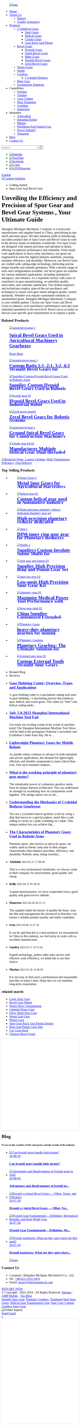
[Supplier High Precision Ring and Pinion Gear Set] (33, 561)
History (21, 18)
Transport (23, 133)
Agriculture (24, 116)
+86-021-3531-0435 (27, 1278)
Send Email (9, 1313)
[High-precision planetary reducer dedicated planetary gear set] (44, 513)
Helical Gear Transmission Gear (29, 1303)
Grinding (22, 105)
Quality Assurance (28, 21)
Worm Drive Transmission (25, 1006)
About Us (15, 14)
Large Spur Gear (19, 999)
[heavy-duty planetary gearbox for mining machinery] (28, 624)
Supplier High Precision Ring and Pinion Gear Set (42, 567)
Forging (22, 91)
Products (14, 25)
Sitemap (66, 1292)
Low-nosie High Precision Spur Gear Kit (42, 583)
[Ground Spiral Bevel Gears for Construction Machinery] (22, 427)
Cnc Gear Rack (18, 1030)
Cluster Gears (33, 39)
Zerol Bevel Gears (36, 63)
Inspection (23, 109)
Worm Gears (25, 67)
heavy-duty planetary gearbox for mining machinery (38, 633)
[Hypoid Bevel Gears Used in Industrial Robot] (20, 395)
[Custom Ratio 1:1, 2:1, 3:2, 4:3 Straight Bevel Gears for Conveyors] (23, 360)
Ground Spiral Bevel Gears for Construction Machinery (37, 434)
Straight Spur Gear (13, 1299)
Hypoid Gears (33, 49)
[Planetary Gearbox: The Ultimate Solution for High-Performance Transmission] (30, 640)
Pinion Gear (16, 1020)
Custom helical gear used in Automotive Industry (42, 500)
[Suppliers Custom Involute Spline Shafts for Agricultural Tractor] (23, 545)
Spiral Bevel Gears (36, 53)
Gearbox (22, 74)
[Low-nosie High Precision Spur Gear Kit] (28, 576)
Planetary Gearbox (37, 1299)
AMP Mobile (10, 1296)
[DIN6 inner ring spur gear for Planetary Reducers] (22, 529)
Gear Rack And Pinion (39, 42)
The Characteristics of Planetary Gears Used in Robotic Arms (40, 834)
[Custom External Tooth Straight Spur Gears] (31, 656)
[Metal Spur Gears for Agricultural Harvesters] (27, 477)
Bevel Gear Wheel (20, 1002)
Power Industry (26, 130)
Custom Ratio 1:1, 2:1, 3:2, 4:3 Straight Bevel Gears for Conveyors (39, 369)
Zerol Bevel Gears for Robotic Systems (39, 418)
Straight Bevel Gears (37, 60)
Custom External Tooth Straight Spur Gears (40, 663)
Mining (21, 123)
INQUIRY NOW (12, 1289)
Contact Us (16, 140)
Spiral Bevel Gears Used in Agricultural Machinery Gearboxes (36, 340)
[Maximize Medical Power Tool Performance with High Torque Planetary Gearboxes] (29, 592)
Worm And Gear (19, 1016)
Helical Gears (33, 35)
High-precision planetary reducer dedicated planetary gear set (42, 522)
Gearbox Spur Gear (13, 1306)
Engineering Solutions (30, 84)
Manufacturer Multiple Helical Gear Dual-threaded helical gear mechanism (37, 452)
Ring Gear (23, 81)
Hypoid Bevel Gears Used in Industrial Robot (37, 402)
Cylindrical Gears (28, 28)
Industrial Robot (27, 119)
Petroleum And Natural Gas (34, 126)
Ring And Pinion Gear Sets (26, 1027)
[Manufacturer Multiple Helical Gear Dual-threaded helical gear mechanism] (21, 443)
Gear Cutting (25, 98)
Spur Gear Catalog (62, 1303)
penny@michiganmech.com (35, 1282)
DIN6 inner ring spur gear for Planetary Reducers (43, 536)
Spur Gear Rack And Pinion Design (31, 1023)
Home (13, 11)
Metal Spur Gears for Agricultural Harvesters (41, 484)
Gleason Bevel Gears (22, 1034)
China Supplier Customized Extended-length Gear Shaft (39, 617)
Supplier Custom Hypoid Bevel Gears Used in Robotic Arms (37, 388)
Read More (16, 353)
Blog (12, 137)
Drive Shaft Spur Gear (23, 1013)
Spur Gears (32, 32)
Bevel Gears (24, 46)
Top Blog (26, 1296)
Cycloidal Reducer (36, 77)
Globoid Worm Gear (22, 1009)
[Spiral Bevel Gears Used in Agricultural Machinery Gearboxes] (22, 327)
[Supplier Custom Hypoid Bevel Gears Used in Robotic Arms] (40, 379)
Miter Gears (32, 56)
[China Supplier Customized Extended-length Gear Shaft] (29, 608)
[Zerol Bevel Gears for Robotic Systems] (22, 411)
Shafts (21, 70)
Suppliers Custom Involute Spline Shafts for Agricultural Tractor (43, 554)
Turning (22, 95)
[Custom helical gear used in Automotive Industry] (27, 493)
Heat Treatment (26, 102)
